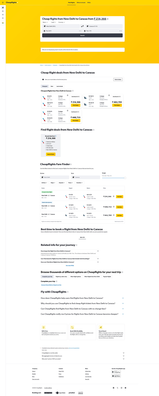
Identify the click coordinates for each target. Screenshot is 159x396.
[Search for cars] (3, 14)
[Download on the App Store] (116, 375)
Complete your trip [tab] (47, 276)
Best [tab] (52, 86)
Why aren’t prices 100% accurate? (51, 359)
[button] (3, 2)
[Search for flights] (3, 7)
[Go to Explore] (3, 18)
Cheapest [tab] (44, 86)
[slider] (125, 178)
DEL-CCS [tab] (82, 237)
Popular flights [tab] (107, 276)
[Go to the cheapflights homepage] (12, 2)
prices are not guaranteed (74, 348)
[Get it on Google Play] (116, 371)
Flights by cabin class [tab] (61, 276)
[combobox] (45, 22)
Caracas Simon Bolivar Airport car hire (51, 285)
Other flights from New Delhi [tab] (92, 276)
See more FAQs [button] (70, 265)
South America (48, 65)
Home (41, 65)
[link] (50, 154)
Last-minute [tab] (60, 86)
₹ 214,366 (100, 18)
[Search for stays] (3, 11)
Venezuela (55, 65)
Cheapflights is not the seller (50, 353)
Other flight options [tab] (75, 276)
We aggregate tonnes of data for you (52, 356)
